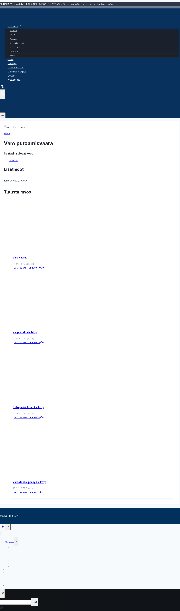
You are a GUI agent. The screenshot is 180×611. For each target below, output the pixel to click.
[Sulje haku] (2, 593)
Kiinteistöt (14, 39)
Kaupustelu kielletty (25, 332)
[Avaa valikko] (3, 115)
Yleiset (12, 55)
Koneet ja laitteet (17, 43)
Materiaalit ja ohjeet (17, 71)
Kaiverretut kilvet (16, 67)
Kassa (10, 59)
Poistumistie (15, 47)
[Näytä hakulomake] (2, 94)
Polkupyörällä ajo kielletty (28, 407)
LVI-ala (12, 35)
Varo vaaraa (20, 257)
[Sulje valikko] (0, 533)
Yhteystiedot (14, 79)
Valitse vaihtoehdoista (27, 268)
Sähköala (13, 31)
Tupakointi (14, 51)
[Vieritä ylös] (2, 527)
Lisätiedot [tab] (13, 160)
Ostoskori (12, 63)
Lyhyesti (11, 75)
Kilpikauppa (9, 542)
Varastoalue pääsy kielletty (29, 482)
